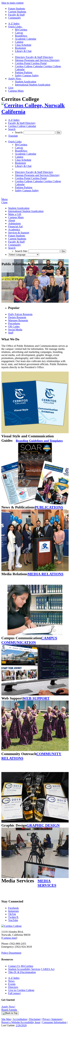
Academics (14, 229)
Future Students (16, 8)
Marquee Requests (18, 320)
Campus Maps (16, 90)
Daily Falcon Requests (20, 314)
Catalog (19, 41)
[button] (11, 129)
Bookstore (20, 48)
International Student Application (32, 84)
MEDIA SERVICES (47, 883)
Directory (13, 987)
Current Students (17, 11)
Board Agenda (9, 1009)
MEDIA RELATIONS (45, 574)
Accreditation (20, 1019)
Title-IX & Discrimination (22, 972)
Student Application (25, 81)
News (11, 981)
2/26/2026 (21, 1025)
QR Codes (14, 326)
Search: (19, 132)
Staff (10, 332)
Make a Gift (14, 214)
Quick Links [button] (15, 26)
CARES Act (47, 969)
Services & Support (18, 232)
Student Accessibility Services (24, 969)
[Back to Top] (10, 1013)
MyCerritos (21, 29)
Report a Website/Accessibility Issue (20, 1022)
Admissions (14, 223)
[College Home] (35, 112)
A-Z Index (14, 23)
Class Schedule (23, 44)
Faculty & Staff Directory (34, 57)
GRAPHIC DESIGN (43, 825)
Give (10, 87)
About (11, 220)
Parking (23, 72)
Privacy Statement (52, 1019)
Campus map (9, 937)
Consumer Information (54, 1022)
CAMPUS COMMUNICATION (29, 640)
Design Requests (17, 317)
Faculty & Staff (16, 14)
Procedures (14, 323)
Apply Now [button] (15, 78)
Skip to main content (12, 2)
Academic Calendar (25, 38)
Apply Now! (8, 1006)
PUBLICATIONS (49, 507)
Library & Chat (23, 51)
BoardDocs (21, 35)
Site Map (6, 1019)
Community (14, 17)
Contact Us (14, 966)
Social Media (15, 329)
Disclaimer (35, 1019)
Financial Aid (15, 226)
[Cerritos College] (11, 926)
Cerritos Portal (31, 63)
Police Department (11, 952)
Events (11, 984)
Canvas (19, 32)
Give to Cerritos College (21, 990)
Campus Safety (27, 75)
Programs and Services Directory (37, 60)
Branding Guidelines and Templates (39, 440)
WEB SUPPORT (36, 698)
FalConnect (14, 993)
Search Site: (21, 251)
